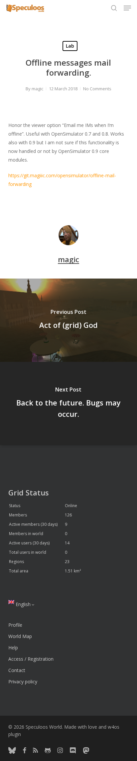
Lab (70, 46)
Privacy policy (22, 681)
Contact (16, 670)
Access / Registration (31, 659)
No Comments (97, 89)
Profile (15, 625)
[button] (127, 8)
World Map (20, 636)
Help (13, 647)
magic (37, 89)
